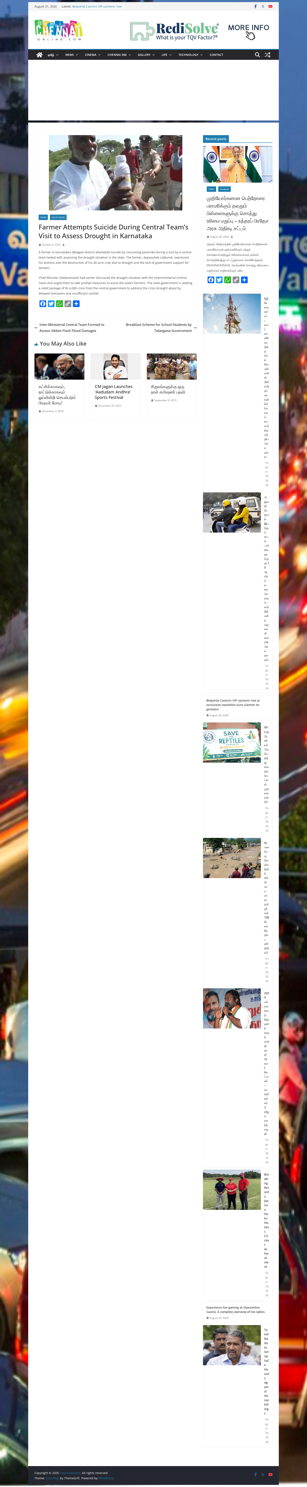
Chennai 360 (117, 55)
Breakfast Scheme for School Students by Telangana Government (159, 327)
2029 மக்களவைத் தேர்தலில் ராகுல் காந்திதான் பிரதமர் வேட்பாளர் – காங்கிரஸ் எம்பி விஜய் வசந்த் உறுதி (266, 1063)
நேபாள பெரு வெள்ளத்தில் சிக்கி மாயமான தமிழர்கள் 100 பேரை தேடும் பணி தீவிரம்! (266, 897)
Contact (216, 55)
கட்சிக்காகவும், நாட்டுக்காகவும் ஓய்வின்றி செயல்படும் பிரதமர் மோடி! (57, 395)
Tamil (211, 189)
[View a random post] (268, 55)
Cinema (90, 55)
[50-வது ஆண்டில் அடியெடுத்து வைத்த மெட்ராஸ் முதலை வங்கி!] (232, 778)
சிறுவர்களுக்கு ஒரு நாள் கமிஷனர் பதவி (168, 389)
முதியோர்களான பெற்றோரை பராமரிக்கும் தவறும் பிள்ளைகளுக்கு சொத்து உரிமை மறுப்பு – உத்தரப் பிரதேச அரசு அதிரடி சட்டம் (238, 213)
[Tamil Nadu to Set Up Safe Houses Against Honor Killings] (232, 1386)
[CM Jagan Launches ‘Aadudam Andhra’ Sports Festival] (116, 356)
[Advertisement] (153, 91)
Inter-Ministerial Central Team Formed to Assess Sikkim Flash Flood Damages (71, 327)
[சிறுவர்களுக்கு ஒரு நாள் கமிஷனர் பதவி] (172, 356)
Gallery (144, 55)
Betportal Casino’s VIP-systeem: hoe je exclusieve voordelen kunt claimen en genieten (233, 704)
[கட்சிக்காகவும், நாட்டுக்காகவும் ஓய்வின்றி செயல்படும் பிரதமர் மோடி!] (59, 356)
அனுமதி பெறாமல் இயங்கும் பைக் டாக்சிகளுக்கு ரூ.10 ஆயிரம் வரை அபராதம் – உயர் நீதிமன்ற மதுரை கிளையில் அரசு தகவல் (266, 578)
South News (58, 217)
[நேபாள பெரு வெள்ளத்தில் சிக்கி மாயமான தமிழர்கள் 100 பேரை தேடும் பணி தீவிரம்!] (232, 912)
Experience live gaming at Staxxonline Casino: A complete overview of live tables (235, 1309)
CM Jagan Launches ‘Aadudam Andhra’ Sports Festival (114, 392)
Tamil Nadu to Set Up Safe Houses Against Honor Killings (266, 1371)
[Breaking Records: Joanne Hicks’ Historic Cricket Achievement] (232, 1235)
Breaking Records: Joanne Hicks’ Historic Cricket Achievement (266, 1220)
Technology (188, 55)
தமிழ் (51, 55)
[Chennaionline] (39, 55)
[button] (56, 55)
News (69, 55)
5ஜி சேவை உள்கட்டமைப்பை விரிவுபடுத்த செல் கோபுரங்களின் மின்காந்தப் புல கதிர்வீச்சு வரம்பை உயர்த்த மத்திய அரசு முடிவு (266, 377)
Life (164, 55)
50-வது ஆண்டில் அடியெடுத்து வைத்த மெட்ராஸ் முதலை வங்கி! (266, 764)
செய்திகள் (224, 189)
